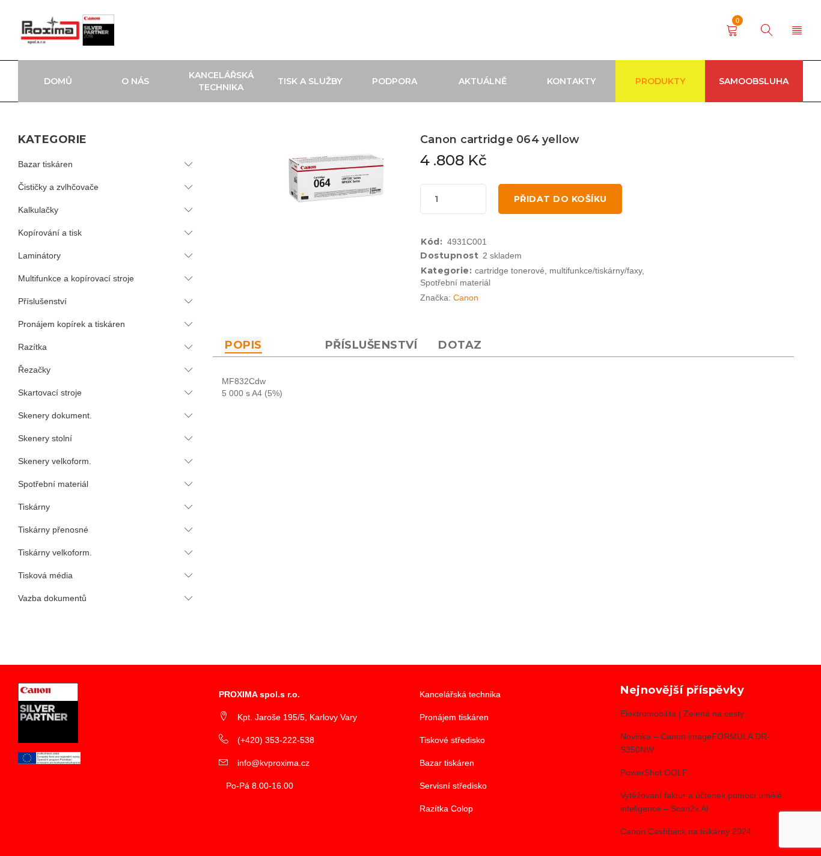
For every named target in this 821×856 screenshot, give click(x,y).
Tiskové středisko (452, 740)
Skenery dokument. (55, 415)
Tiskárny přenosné (53, 529)
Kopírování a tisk (50, 232)
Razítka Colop (446, 808)
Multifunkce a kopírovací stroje (76, 278)
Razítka (32, 347)
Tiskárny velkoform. (55, 552)
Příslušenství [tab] (371, 345)
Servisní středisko (453, 785)
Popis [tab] (243, 345)
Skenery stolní (45, 438)
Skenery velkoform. (54, 461)
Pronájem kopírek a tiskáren (71, 324)
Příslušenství (42, 301)
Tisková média (45, 575)
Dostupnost (449, 255)
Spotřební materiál (53, 484)
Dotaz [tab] (460, 345)
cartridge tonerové (510, 270)
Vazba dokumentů (52, 598)
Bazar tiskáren (45, 164)
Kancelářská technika (460, 694)
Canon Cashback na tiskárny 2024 (685, 831)
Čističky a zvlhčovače (58, 187)
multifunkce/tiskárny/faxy (595, 270)
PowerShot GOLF (654, 772)
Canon (465, 297)
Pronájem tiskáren (454, 717)
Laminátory (39, 255)
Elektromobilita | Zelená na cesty (682, 713)
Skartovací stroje (50, 392)
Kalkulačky (38, 210)
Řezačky (34, 369)
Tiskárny (34, 507)
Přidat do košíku (560, 199)
